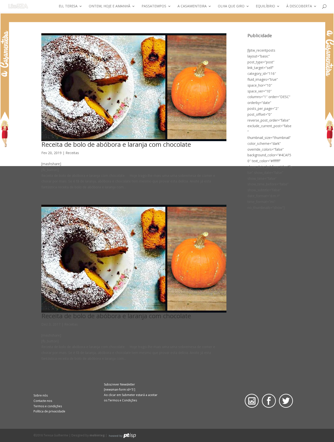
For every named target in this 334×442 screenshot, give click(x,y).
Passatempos (154, 6)
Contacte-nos (42, 401)
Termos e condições (47, 406)
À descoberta (299, 6)
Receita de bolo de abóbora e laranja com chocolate (116, 144)
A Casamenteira (192, 6)
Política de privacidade (49, 411)
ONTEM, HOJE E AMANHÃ (109, 6)
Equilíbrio (265, 6)
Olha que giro (231, 6)
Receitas (72, 152)
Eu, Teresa (68, 6)
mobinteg (97, 435)
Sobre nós (40, 395)
